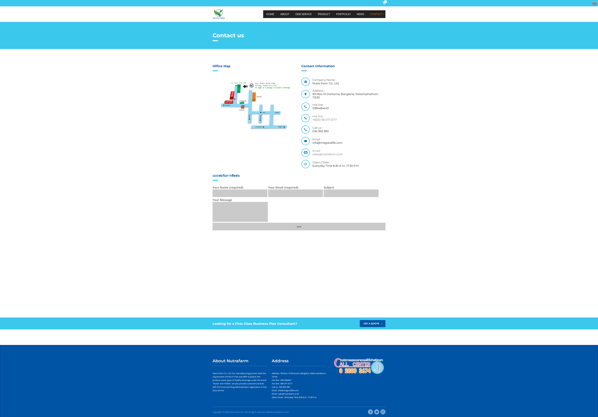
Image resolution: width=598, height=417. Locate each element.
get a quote (371, 323)
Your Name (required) (228, 187)
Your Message (222, 200)
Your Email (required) (283, 187)
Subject (329, 187)
